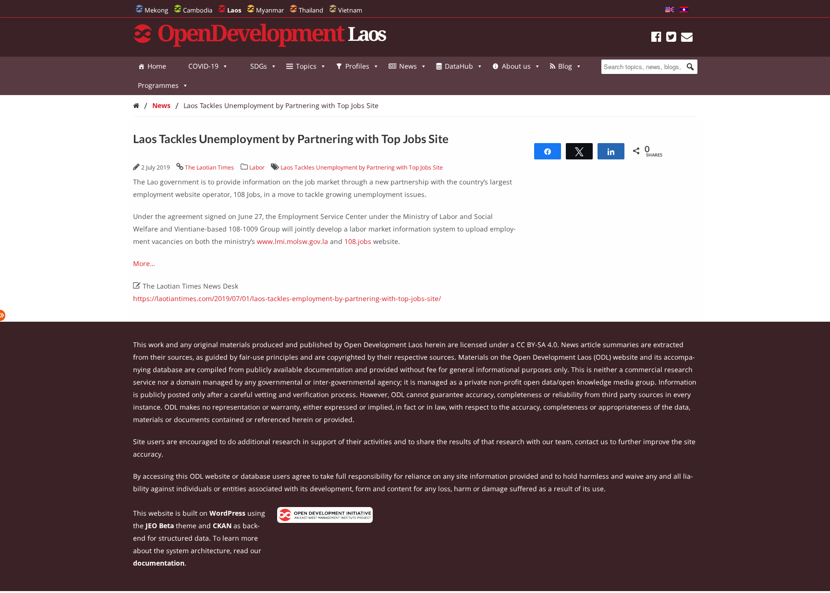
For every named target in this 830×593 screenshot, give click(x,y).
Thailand (311, 10)
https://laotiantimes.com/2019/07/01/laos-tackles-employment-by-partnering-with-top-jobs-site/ (287, 298)
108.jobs (357, 241)
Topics (306, 66)
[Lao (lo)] (684, 10)
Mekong (156, 10)
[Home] (136, 105)
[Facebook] (656, 38)
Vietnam (350, 10)
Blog (565, 66)
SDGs (258, 66)
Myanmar (270, 10)
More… (144, 263)
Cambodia (197, 10)
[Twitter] (671, 38)
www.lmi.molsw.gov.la (292, 241)
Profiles (357, 66)
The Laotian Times (209, 167)
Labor (257, 167)
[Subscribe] (687, 38)
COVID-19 (203, 66)
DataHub (459, 66)
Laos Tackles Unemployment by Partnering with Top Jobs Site (280, 105)
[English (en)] (669, 10)
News (408, 66)
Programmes (158, 85)
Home (156, 66)
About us (516, 66)
